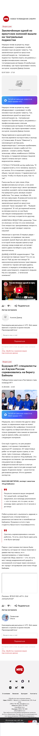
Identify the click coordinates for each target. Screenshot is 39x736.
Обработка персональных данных (19, 698)
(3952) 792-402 (22, 705)
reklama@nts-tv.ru (19, 711)
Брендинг (24, 693)
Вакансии (15, 693)
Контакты (33, 693)
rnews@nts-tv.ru (19, 707)
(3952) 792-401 (14, 704)
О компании (6, 693)
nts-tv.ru (4, 714)
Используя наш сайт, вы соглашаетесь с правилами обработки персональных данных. (14, 722)
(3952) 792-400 (22, 709)
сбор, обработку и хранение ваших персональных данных (14, 352)
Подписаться (19, 341)
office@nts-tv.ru (24, 704)
